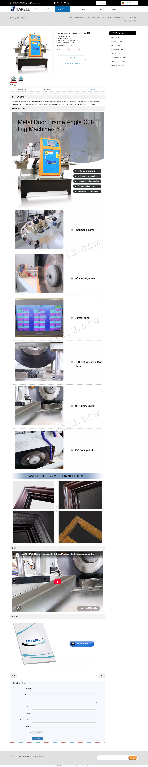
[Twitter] (61, 3)
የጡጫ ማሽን (115, 45)
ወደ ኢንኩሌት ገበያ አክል (70, 63)
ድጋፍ (29, 756)
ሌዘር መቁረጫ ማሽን (118, 61)
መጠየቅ (69, 58)
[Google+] (58, 3)
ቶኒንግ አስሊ (101, 3)
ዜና (26, 756)
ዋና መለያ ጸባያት (23, 89)
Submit (37, 738)
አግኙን (43, 756)
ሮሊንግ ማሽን (115, 53)
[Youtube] (65, 3)
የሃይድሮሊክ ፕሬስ (117, 49)
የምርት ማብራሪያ (46, 89)
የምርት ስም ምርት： (62, 45)
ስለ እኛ (16, 756)
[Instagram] (68, 3)
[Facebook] (55, 3)
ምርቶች (21, 756)
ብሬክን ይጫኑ (115, 37)
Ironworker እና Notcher (119, 57)
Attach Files (38, 733)
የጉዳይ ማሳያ (36, 756)
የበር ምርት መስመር (117, 65)
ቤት (11, 756)
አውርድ (92, 89)
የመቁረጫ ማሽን (116, 41)
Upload (28, 733)
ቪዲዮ (69, 89)
